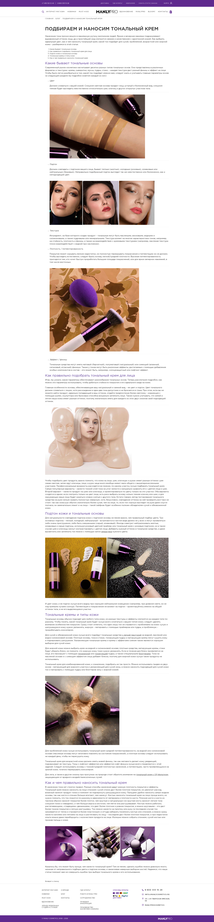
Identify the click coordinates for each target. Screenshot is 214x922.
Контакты (65, 898)
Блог (58, 18)
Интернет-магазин (50, 890)
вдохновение (126, 11)
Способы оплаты (120, 890)
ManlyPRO (140, 11)
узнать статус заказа (148, 3)
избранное (130, 3)
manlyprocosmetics (155, 905)
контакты (163, 11)
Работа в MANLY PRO (88, 894)
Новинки (45, 894)
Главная (49, 18)
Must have (46, 898)
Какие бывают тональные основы (63, 49)
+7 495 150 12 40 (48, 3)
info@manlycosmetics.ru (157, 894)
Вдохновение (48, 902)
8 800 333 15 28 (63, 3)
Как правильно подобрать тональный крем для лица (71, 51)
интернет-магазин (55, 11)
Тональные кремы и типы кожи (62, 56)
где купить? (117, 3)
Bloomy (151, 11)
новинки (71, 11)
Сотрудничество (87, 898)
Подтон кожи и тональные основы (63, 53)
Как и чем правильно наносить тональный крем (69, 58)
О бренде (65, 890)
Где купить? (85, 890)
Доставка (105, 3)
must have (84, 11)
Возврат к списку (52, 881)
